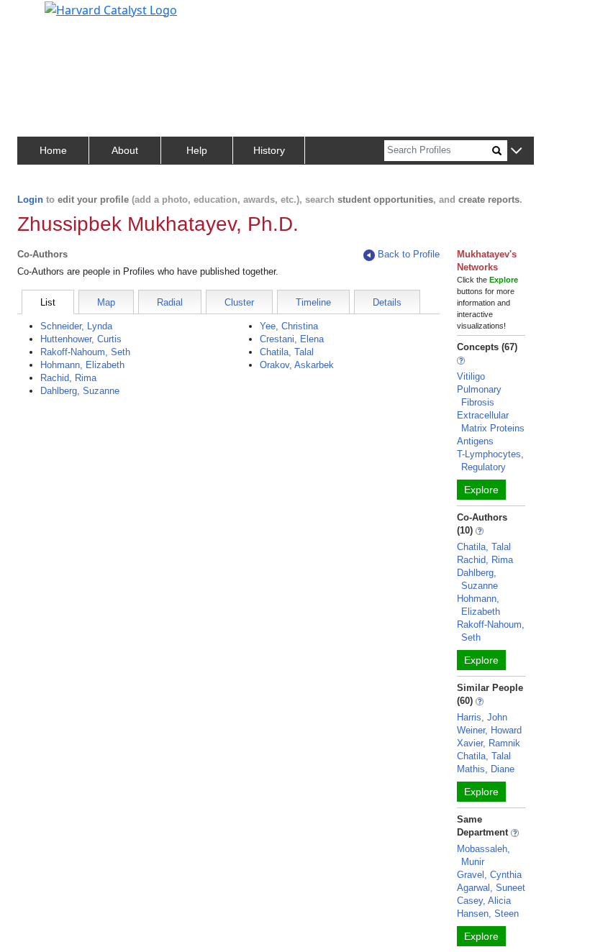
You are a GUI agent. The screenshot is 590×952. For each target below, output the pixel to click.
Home (53, 150)
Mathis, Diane (485, 769)
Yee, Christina (289, 326)
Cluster (239, 302)
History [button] (269, 150)
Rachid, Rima (68, 377)
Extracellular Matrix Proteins (491, 422)
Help (196, 150)
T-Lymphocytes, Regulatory (490, 460)
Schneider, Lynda (76, 326)
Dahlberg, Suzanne (79, 390)
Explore (481, 489)
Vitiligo (471, 376)
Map (106, 302)
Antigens (475, 441)
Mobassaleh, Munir (483, 855)
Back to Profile (409, 254)
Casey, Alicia (484, 900)
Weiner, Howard (489, 730)
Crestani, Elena (292, 339)
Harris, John (482, 717)
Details (387, 302)
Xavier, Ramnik (488, 743)
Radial (170, 302)
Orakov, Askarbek (297, 365)
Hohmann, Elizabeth (82, 365)
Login (30, 199)
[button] (516, 151)
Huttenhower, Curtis (81, 339)
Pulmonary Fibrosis (479, 396)
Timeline (313, 302)
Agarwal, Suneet (491, 887)
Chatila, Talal (287, 352)
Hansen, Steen (488, 913)
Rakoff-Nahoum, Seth (85, 352)
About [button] (125, 150)
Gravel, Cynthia (489, 874)
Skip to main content (60, 17)
